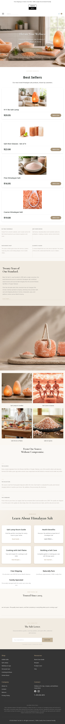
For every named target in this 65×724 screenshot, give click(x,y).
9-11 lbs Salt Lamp (11, 110)
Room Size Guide (39, 659)
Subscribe (47, 639)
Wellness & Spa (6, 666)
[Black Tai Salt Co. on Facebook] (35, 691)
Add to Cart (56, 115)
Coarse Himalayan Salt (13, 212)
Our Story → (6, 298)
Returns (4, 692)
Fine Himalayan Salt (12, 178)
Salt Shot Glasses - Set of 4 (15, 144)
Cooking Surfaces (7, 672)
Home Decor (5, 675)
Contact (4, 689)
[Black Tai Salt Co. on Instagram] (39, 691)
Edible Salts (5, 659)
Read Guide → (16, 539)
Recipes (36, 662)
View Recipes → (16, 560)
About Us (4, 686)
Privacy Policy (6, 695)
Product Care (38, 666)
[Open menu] (3, 13)
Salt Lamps (5, 662)
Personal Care (6, 669)
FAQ (35, 669)
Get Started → (48, 560)
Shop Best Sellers (32, 49)
